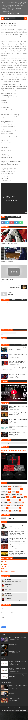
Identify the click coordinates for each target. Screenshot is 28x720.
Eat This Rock (5, 566)
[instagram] (19, 708)
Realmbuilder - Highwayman (7, 261)
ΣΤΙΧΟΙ (12, 216)
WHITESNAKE (4, 491)
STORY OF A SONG (17, 502)
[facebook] (9, 708)
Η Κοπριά (4, 568)
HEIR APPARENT (4, 502)
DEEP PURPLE (15, 486)
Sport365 (4, 561)
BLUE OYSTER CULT (14, 508)
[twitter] (11, 708)
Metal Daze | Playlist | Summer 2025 (18, 637)
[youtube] (14, 708)
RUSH (11, 497)
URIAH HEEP (3, 499)
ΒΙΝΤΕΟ (7, 216)
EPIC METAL (18, 216)
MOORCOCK (15, 510)
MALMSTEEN (4, 494)
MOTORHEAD (4, 486)
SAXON (13, 491)
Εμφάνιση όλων (24, 572)
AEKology (4, 564)
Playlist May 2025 (13, 644)
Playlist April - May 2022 (14, 651)
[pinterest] (17, 708)
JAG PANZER (3, 505)
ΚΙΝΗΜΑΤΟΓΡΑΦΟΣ (15, 505)
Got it (18, 13)
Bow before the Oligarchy (7, 279)
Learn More (11, 13)
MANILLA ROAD (14, 499)
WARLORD (3, 497)
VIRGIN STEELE (4, 510)
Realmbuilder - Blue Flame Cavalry (9, 243)
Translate (6, 335)
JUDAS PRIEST (16, 489)
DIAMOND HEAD (15, 494)
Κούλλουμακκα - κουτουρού (8, 571)
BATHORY (3, 508)
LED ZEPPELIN (20, 497)
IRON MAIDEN (4, 489)
